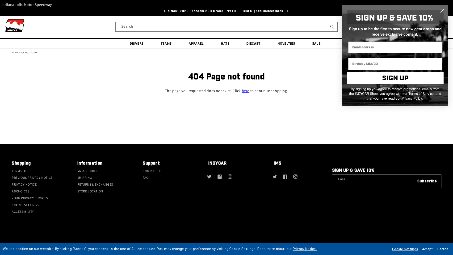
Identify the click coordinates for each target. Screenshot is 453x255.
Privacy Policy (412, 98)
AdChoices (20, 191)
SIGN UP (395, 78)
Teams (166, 43)
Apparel (196, 43)
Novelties (286, 43)
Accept (427, 249)
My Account (87, 171)
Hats (225, 43)
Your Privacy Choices (30, 198)
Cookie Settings (25, 205)
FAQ (146, 177)
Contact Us (152, 171)
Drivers (137, 43)
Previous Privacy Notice (32, 177)
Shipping (84, 177)
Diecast (253, 43)
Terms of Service (421, 93)
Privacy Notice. (305, 249)
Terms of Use (22, 171)
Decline (442, 249)
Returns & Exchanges (95, 184)
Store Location (90, 191)
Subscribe (427, 181)
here (245, 90)
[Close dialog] (442, 11)
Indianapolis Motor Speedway (26, 4)
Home (15, 52)
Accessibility (23, 211)
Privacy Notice (24, 184)
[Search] (332, 28)
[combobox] (226, 26)
